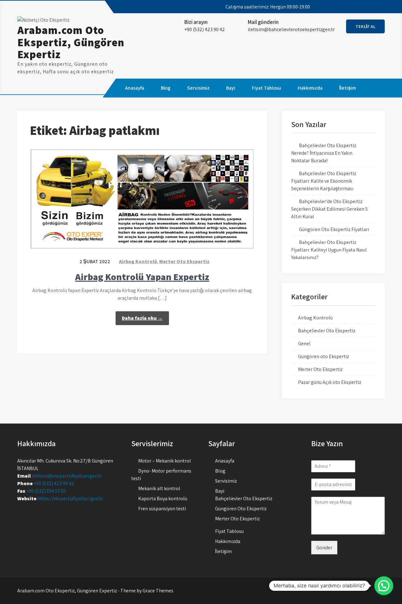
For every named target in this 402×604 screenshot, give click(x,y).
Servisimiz (198, 88)
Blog (166, 88)
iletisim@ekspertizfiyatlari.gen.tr (67, 476)
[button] (383, 585)
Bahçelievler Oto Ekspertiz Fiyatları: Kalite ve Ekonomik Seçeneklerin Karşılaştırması (323, 181)
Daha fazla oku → (142, 318)
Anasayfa (134, 88)
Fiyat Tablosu (266, 88)
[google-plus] (363, 7)
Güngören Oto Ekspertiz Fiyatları (334, 229)
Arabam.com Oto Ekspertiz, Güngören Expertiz (70, 42)
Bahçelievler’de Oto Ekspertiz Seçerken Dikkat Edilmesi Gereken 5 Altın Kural (329, 209)
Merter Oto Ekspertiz (184, 261)
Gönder (324, 547)
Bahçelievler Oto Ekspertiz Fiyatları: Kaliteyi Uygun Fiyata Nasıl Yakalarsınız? (329, 250)
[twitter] (351, 7)
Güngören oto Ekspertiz (323, 356)
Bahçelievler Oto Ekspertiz (326, 330)
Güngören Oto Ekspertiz (241, 508)
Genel (304, 343)
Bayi (230, 88)
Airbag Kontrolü (138, 261)
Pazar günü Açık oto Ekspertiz (329, 382)
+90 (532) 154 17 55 (46, 491)
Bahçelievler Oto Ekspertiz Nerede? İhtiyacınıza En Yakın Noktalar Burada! (323, 153)
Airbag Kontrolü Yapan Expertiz (142, 276)
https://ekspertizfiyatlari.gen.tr (70, 498)
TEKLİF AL (365, 26)
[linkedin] (374, 7)
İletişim (347, 88)
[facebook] (340, 7)
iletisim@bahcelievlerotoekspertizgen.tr (291, 29)
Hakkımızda (310, 88)
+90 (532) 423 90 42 (54, 483)
